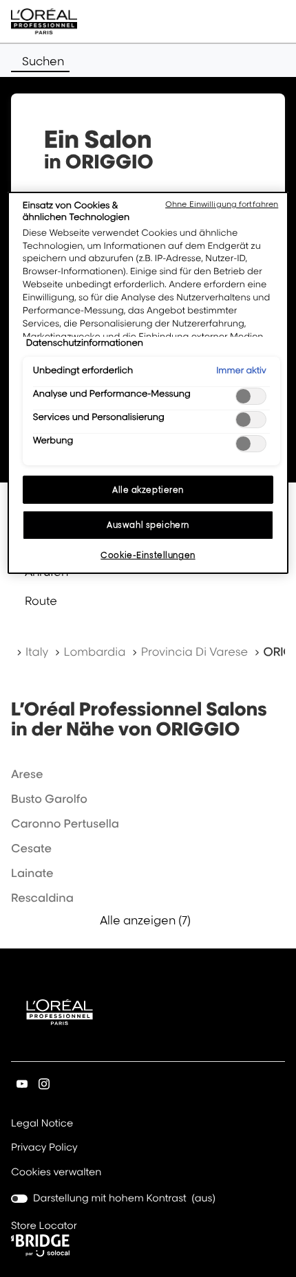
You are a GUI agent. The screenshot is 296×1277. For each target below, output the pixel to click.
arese (27, 774)
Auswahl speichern (148, 525)
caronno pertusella (65, 823)
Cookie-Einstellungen (148, 555)
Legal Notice (42, 1124)
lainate (32, 873)
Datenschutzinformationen (84, 342)
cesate (31, 848)
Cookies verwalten (56, 1172)
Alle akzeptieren (148, 490)
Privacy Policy (44, 1148)
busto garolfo (49, 799)
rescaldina (42, 897)
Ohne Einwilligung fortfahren (221, 204)
